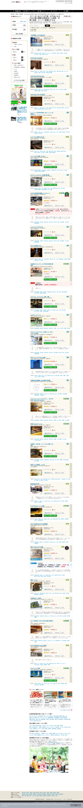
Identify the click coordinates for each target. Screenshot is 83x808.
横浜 (23, 795)
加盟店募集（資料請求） (40, 799)
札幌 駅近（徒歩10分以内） (61, 151)
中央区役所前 (41, 716)
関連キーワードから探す (16, 797)
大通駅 (40, 54)
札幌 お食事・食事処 (55, 53)
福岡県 (58, 792)
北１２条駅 (59, 420)
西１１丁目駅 (50, 189)
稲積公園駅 (36, 594)
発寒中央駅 (41, 594)
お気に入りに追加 (60, 44)
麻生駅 (35, 502)
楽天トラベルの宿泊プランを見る (50, 85)
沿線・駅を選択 (19, 33)
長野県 (51, 792)
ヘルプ (64, 799)
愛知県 (54, 792)
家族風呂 (16, 75)
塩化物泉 (35, 728)
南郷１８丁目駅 (37, 576)
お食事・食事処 (59, 725)
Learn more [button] (4, 806)
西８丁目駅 (43, 72)
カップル (62, 727)
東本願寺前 (61, 719)
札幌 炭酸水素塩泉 (37, 170)
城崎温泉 (35, 794)
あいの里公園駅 (63, 640)
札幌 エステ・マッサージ (46, 53)
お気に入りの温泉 (60, 1)
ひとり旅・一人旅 (52, 725)
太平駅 (60, 615)
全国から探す (23, 21)
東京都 (41, 792)
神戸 (56, 795)
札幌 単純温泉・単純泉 (38, 291)
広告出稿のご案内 (49, 799)
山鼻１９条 (38, 719)
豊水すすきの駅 (45, 54)
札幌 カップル (36, 71)
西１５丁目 (46, 716)
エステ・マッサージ (50, 727)
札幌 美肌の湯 (53, 170)
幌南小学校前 (32, 719)
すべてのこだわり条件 (19, 80)
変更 (24, 25)
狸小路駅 (65, 53)
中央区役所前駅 (44, 189)
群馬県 (37, 792)
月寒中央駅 (49, 576)
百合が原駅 (64, 615)
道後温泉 (48, 794)
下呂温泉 (39, 794)
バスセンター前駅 (60, 328)
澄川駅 (35, 520)
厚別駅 (49, 664)
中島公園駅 (62, 240)
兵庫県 (34, 792)
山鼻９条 (56, 719)
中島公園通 (51, 719)
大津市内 (53, 795)
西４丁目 (31, 716)
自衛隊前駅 (67, 518)
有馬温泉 (30, 794)
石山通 (61, 717)
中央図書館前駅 (40, 520)
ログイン (66, 3)
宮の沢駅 (67, 593)
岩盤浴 (46, 728)
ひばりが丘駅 (36, 664)
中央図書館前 (56, 717)
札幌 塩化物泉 (44, 170)
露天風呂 (44, 727)
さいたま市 (34, 795)
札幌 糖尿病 (49, 291)
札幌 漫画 (61, 53)
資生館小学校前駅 (49, 72)
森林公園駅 (42, 684)
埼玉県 (27, 792)
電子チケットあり (35, 27)
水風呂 (40, 727)
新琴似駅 (68, 615)
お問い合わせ (69, 799)
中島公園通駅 (64, 393)
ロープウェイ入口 (43, 717)
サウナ (31, 725)
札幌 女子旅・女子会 (38, 53)
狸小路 (35, 720)
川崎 (25, 795)
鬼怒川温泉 (61, 794)
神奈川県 (24, 792)
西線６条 (51, 716)
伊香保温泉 (44, 794)
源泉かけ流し (57, 734)
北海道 (47, 792)
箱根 (27, 794)
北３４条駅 (41, 480)
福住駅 (63, 575)
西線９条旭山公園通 (58, 716)
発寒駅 (64, 593)
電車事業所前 (50, 717)
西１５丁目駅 (36, 460)
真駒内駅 (62, 518)
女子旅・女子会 (67, 727)
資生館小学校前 (67, 719)
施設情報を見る (49, 44)
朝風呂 (49, 728)
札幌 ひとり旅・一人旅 (44, 71)
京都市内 (49, 795)
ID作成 (70, 3)
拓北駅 (35, 641)
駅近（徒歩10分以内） (37, 725)
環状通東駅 (36, 543)
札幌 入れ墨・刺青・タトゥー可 (62, 71)
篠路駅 (35, 617)
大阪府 (44, 792)
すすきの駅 (36, 54)
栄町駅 (68, 640)
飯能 (38, 795)
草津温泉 (24, 794)
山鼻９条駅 (36, 260)
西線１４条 (32, 717)
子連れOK (57, 727)
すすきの (31, 720)
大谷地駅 (41, 664)
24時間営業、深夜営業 (56, 728)
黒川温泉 (53, 794)
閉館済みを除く (52, 27)
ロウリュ (39, 728)
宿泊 (44, 725)
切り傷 (42, 728)
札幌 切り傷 (46, 240)
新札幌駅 (45, 664)
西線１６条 (37, 717)
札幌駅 (65, 328)
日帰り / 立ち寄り (18, 44)
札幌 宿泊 (36, 89)
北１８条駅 (36, 480)
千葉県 (31, 792)
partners (26, 804)
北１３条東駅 (67, 420)
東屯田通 (65, 717)
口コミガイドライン (58, 799)
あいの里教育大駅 (57, 640)
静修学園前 (43, 719)
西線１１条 (64, 716)
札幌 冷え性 (51, 240)
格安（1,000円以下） (34, 727)
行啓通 (47, 719)
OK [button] (75, 805)
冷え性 (31, 728)
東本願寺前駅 (36, 223)
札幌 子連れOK (46, 89)
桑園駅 (61, 459)
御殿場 (40, 795)
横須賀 (28, 795)
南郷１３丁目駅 (43, 576)
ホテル (46, 725)
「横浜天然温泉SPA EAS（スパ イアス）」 (56, 742)
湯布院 (56, 794)
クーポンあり (44, 27)
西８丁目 (35, 716)
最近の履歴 (68, 1)
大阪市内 (44, 795)
